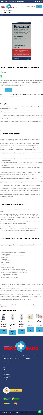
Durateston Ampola (28, 94)
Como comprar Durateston (18, 94)
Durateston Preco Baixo (38, 94)
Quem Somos (5, 371)
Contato (4, 369)
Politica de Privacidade (7, 374)
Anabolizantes (6, 17)
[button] (41, 22)
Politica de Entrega (7, 376)
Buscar (39, 6)
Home (1, 17)
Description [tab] (3, 99)
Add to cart (8, 90)
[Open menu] (2, 15)
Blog (4, 372)
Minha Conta (5, 379)
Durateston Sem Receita (15, 96)
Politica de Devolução (7, 377)
